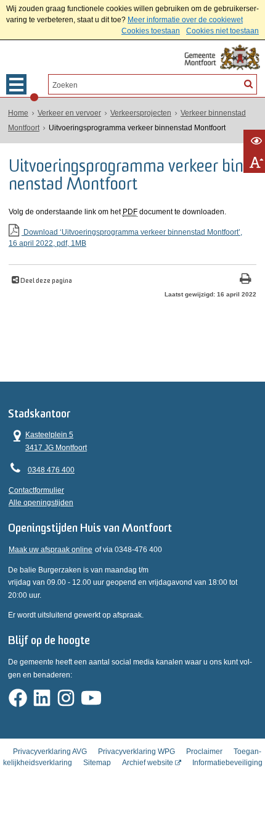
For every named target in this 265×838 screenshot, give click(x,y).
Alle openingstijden (41, 502)
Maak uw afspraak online (50, 549)
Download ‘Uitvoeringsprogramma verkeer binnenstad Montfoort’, (125, 238)
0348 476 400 (51, 470)
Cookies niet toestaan (222, 31)
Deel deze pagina (45, 281)
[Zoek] (248, 83)
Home (18, 113)
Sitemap (97, 762)
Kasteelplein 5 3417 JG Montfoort (48, 440)
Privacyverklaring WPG (136, 751)
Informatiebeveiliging (227, 762)
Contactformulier (36, 490)
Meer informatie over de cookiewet (185, 19)
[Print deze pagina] (245, 280)
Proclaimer (204, 751)
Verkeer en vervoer (69, 113)
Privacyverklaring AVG (50, 751)
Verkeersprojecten (140, 113)
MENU (16, 84)
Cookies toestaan (150, 31)
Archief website (147, 762)
